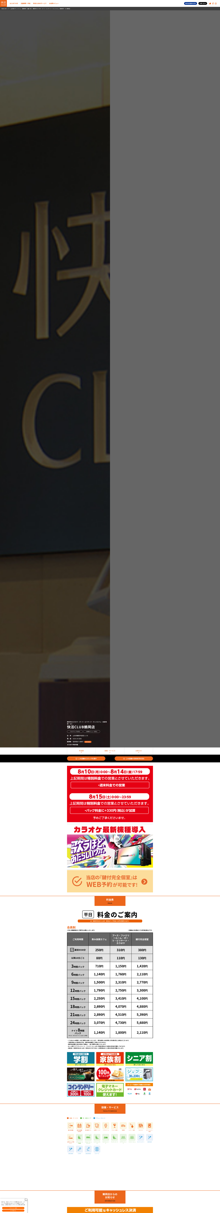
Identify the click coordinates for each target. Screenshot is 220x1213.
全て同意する (13, 1210)
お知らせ (139, 750)
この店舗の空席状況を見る (135, 758)
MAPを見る (87, 742)
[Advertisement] (110, 1173)
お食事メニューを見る (91, 731)
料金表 (81, 750)
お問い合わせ (203, 3)
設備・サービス (109, 750)
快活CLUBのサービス (39, 3)
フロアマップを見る (75, 731)
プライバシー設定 (13, 1208)
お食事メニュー (54, 3)
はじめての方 (14, 3)
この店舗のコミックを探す (87, 758)
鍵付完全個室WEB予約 (190, 3)
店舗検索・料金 (25, 3)
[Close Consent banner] (26, 1200)
